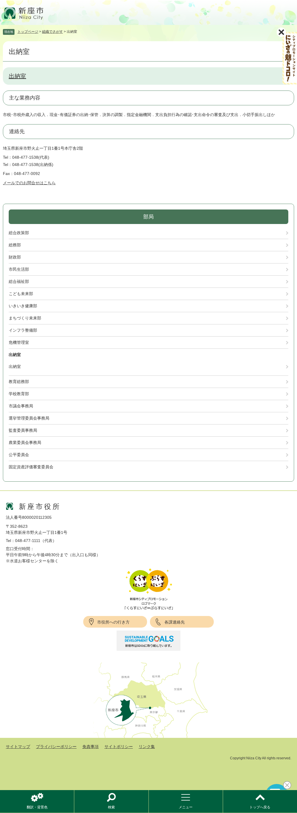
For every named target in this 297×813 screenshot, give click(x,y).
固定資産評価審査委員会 (31, 467)
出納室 (17, 76)
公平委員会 (19, 454)
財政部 (15, 257)
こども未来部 (21, 293)
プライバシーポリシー (56, 746)
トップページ (27, 32)
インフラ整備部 (23, 330)
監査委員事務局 (23, 430)
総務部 (15, 245)
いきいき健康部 (23, 305)
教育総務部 (19, 381)
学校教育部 (19, 393)
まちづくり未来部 (25, 318)
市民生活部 (19, 269)
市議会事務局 (21, 406)
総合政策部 (19, 232)
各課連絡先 (174, 622)
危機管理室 (19, 342)
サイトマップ (18, 746)
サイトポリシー (118, 746)
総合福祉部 (19, 281)
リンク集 (147, 746)
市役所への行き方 (113, 622)
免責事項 (90, 746)
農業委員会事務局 (25, 442)
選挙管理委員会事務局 (29, 418)
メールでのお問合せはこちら (29, 182)
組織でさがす (52, 32)
